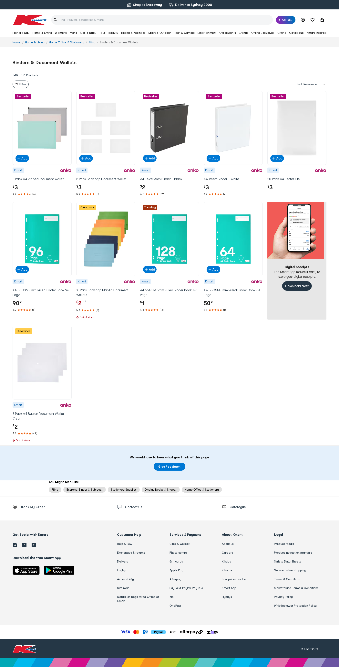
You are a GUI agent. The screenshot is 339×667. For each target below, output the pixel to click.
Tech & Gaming (184, 32)
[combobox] (162, 20)
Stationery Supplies (124, 489)
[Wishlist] (312, 20)
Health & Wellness (133, 32)
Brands (243, 32)
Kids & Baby (88, 32)
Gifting (281, 32)
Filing (55, 489)
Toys (102, 32)
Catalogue (296, 32)
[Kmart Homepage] (29, 20)
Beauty (113, 32)
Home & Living (42, 32)
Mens (73, 32)
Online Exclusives (262, 32)
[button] (322, 20)
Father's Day (21, 32)
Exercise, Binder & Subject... (85, 489)
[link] (296, 248)
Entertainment (207, 32)
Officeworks (227, 32)
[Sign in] (303, 20)
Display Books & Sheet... (161, 489)
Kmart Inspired (316, 32)
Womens (61, 32)
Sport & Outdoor (159, 32)
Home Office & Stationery (202, 489)
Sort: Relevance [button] (307, 84)
